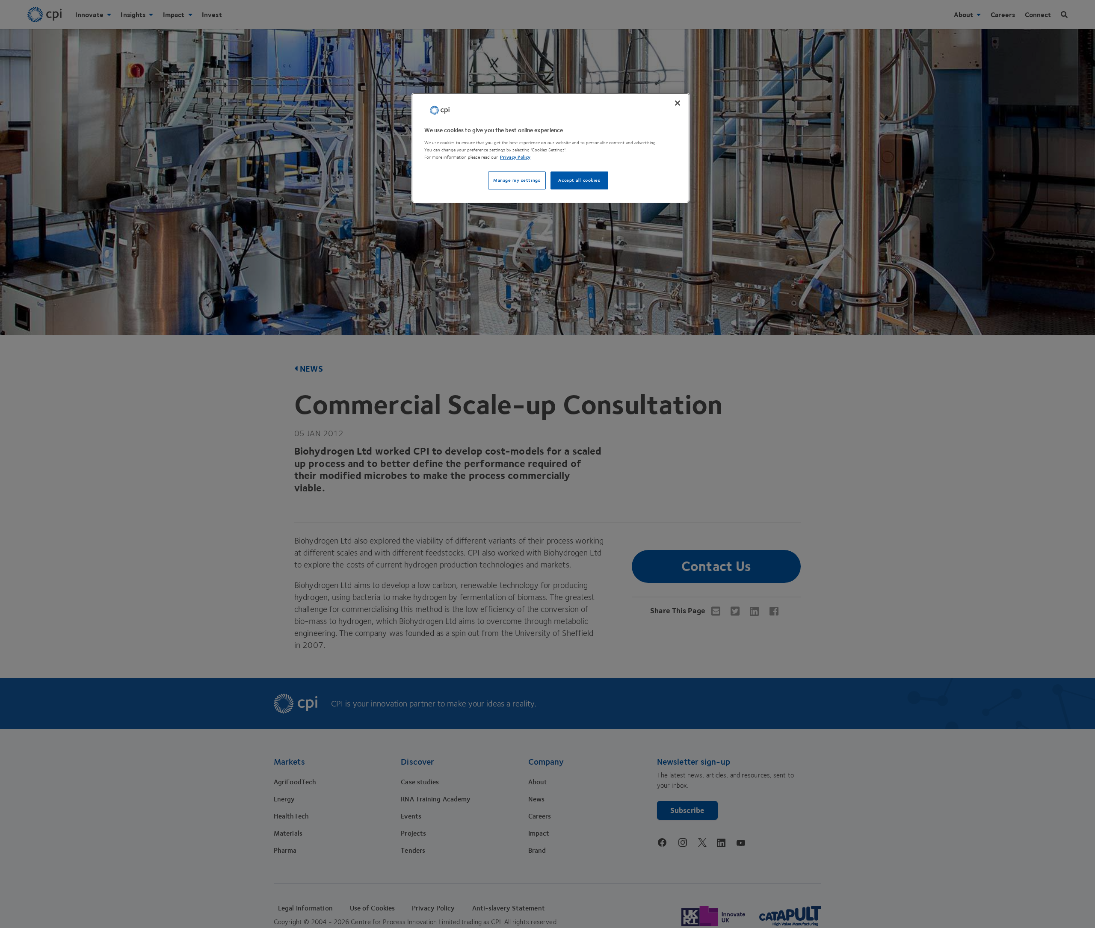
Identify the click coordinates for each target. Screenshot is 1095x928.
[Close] (677, 103)
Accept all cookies (579, 180)
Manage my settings (516, 180)
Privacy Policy (515, 157)
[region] (550, 148)
